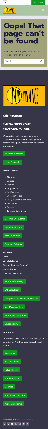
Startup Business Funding (15, 265)
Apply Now (38, 2)
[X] (16, 424)
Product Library (12, 361)
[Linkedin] (12, 424)
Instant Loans (9, 269)
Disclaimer (12, 203)
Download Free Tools (12, 273)
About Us (11, 177)
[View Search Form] (5, 2)
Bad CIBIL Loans (10, 261)
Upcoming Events (13, 227)
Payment (11, 184)
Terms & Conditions (16, 211)
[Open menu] (43, 10)
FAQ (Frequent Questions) (19, 199)
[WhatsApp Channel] (4, 424)
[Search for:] (24, 61)
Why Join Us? (13, 188)
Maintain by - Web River (25, 419)
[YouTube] (23, 424)
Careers (10, 181)
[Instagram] (20, 424)
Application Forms (13, 404)
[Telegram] (27, 424)
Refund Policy (11, 370)
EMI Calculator (12, 290)
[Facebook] (8, 424)
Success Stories (14, 196)
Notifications (13, 192)
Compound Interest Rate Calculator (21, 298)
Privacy (10, 207)
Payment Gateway (13, 244)
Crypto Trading (12, 324)
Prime (5, 256)
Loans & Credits (12, 162)
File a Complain (12, 378)
